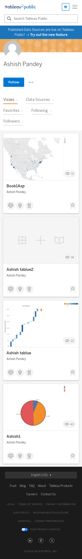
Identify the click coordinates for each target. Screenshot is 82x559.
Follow (13, 82)
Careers (31, 494)
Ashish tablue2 (20, 269)
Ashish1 (13, 436)
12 (72, 341)
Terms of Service (30, 504)
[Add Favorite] (72, 206)
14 (72, 257)
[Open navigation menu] (75, 7)
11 (72, 174)
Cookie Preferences (49, 521)
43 (72, 424)
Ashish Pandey (16, 192)
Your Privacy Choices (45, 529)
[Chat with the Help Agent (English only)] (65, 7)
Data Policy (21, 512)
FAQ (31, 486)
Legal (11, 504)
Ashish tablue (19, 353)
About (42, 486)
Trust (12, 486)
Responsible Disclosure (51, 512)
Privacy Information (61, 504)
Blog (23, 486)
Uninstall (25, 521)
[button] (30, 540)
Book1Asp (16, 186)
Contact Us (48, 494)
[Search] (8, 18)
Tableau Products (61, 486)
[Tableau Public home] (20, 7)
